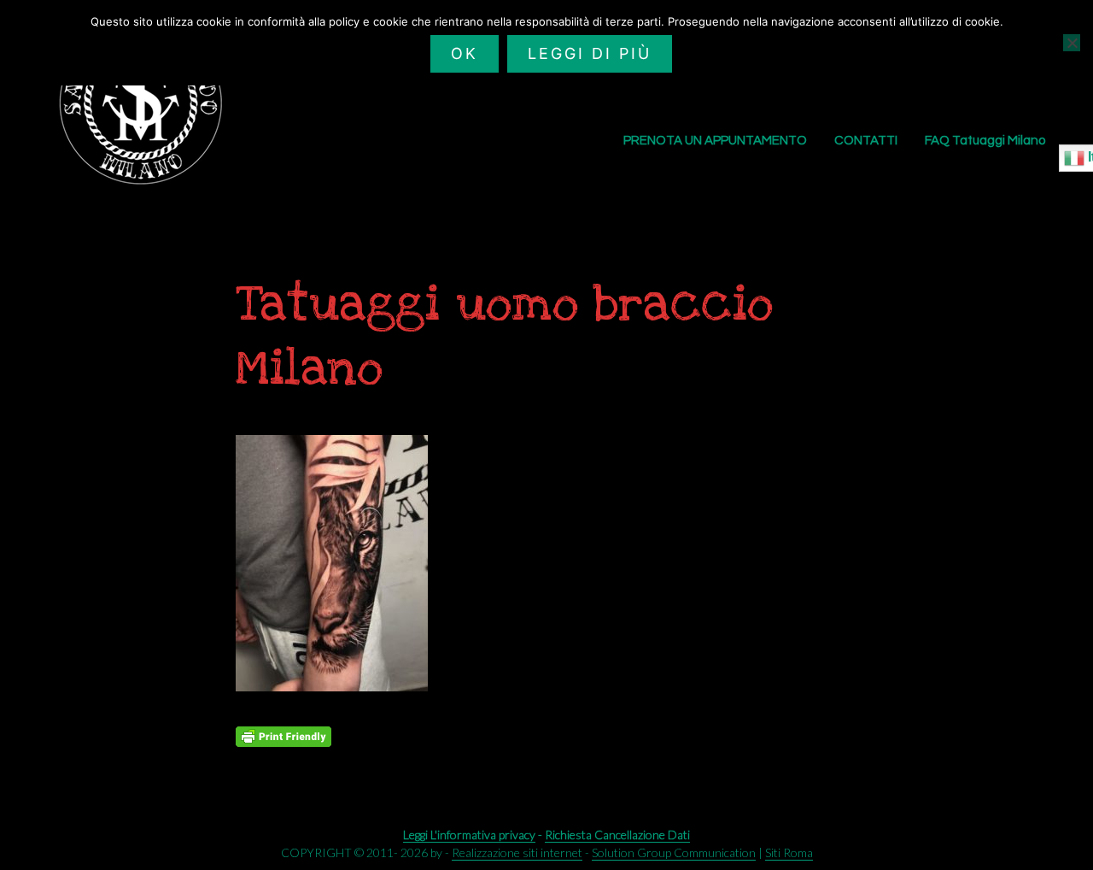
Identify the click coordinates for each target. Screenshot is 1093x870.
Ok (464, 53)
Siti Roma (789, 852)
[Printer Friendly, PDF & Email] (283, 737)
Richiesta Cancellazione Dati (617, 834)
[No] (1071, 42)
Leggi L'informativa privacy (469, 834)
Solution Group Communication (674, 852)
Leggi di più (590, 53)
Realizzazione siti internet (517, 852)
